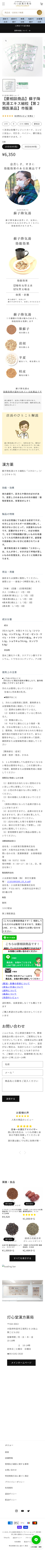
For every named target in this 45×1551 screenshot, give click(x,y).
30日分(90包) (31, 146)
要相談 (37, 124)
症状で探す (14, 20)
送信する (10, 1098)
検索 (7, 1452)
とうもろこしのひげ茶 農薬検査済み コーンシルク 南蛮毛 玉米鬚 (12, 1211)
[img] (22, 1116)
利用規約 (9, 1487)
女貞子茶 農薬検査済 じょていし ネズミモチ (12, 1246)
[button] (3, 4)
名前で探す (31, 20)
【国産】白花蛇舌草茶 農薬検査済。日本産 (32, 1246)
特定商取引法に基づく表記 (16, 1475)
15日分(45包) (11, 146)
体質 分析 (23, 20)
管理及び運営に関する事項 (16, 1464)
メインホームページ (21, 1362)
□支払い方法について (12, 986)
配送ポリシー (11, 1499)
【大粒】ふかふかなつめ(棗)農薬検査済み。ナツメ (33, 1210)
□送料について (9, 990)
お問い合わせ (11, 1469)
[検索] (39, 12)
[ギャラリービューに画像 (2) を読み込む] (22, 85)
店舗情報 (9, 1458)
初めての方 (5, 20)
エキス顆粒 (24, 124)
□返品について (9, 993)
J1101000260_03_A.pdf (18, 881)
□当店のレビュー (10, 997)
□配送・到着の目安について (16, 983)
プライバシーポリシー (15, 1481)
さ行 (6, 124)
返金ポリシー (11, 1493)
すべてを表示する (23, 1258)
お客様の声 (39, 20)
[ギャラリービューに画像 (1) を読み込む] (9, 85)
